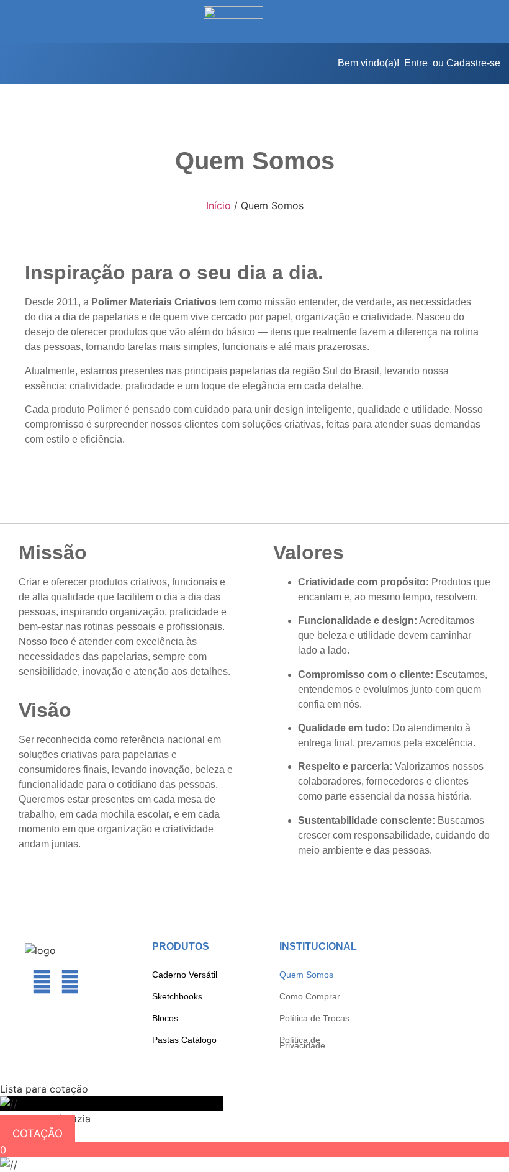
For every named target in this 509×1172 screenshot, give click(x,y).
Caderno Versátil (184, 975)
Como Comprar (309, 996)
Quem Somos (306, 975)
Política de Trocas (314, 1018)
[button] (58, 21)
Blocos (165, 1018)
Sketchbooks (177, 996)
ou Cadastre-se (466, 63)
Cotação (37, 1133)
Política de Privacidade (302, 1042)
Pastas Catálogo (184, 1040)
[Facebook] (41, 982)
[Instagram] (69, 982)
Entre (416, 63)
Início (218, 205)
